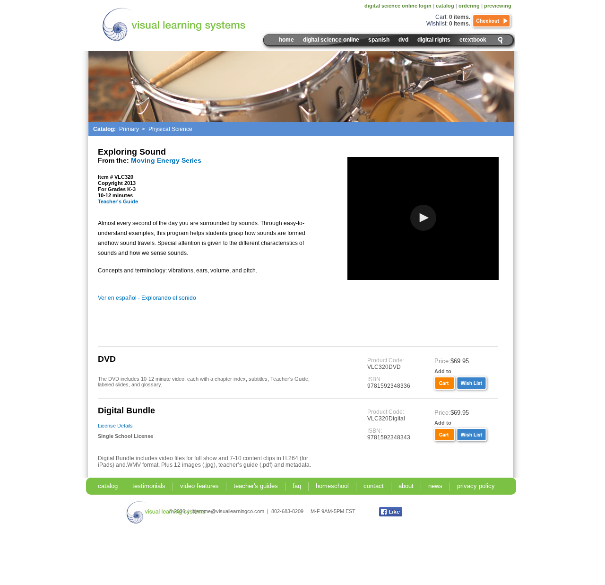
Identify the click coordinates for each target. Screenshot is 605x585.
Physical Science (170, 129)
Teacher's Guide (118, 201)
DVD (403, 39)
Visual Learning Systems (194, 24)
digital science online (331, 39)
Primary (129, 129)
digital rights (433, 39)
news (435, 485)
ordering (469, 6)
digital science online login (398, 6)
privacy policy (476, 485)
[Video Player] (423, 218)
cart (444, 383)
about (406, 485)
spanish (378, 39)
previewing (497, 6)
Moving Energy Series (166, 160)
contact (373, 485)
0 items (459, 17)
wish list (473, 383)
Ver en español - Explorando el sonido (147, 298)
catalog (445, 6)
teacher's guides (255, 485)
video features (199, 485)
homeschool (332, 485)
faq (297, 485)
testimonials (148, 485)
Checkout (492, 21)
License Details (115, 425)
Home (286, 39)
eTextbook (472, 39)
